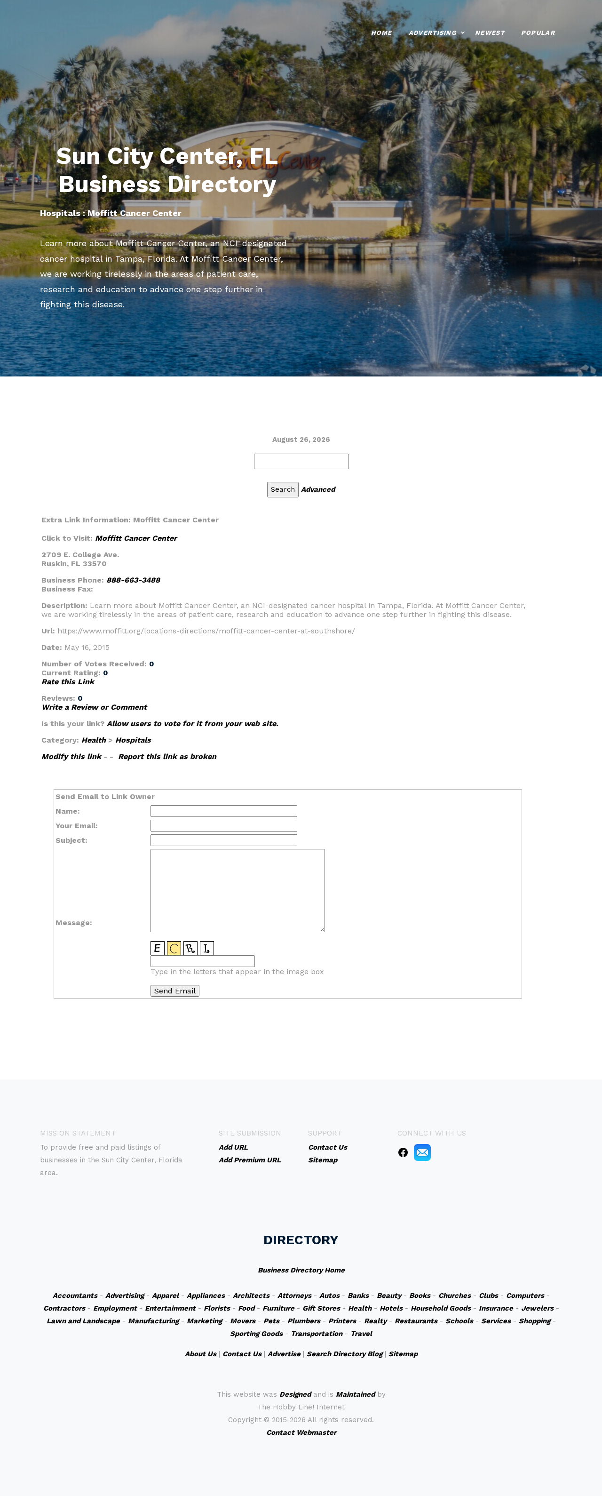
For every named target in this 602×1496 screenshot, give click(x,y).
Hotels (391, 1308)
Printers (342, 1321)
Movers (242, 1321)
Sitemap (403, 1354)
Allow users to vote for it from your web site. (192, 723)
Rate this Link (67, 681)
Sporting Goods (256, 1333)
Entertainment (170, 1308)
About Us (200, 1354)
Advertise (284, 1354)
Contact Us (241, 1354)
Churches (454, 1295)
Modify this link (71, 756)
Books (419, 1295)
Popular (538, 32)
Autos (329, 1295)
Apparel (165, 1295)
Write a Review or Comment (94, 707)
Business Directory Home (301, 1270)
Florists (217, 1308)
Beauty (389, 1295)
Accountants (75, 1295)
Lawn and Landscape (83, 1321)
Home (381, 32)
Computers (525, 1295)
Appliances (206, 1295)
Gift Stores (321, 1308)
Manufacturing (153, 1321)
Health (93, 740)
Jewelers (537, 1308)
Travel (361, 1333)
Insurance (496, 1308)
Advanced (318, 489)
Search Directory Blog (344, 1354)
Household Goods (441, 1308)
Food (246, 1308)
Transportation (316, 1333)
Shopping (534, 1321)
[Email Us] (422, 1151)
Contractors (64, 1308)
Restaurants (416, 1321)
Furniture (278, 1308)
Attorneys (294, 1295)
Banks (358, 1295)
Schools (459, 1321)
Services (496, 1321)
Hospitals (133, 740)
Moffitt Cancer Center (136, 538)
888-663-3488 (133, 580)
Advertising (432, 32)
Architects (251, 1295)
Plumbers (303, 1321)
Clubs (488, 1295)
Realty (375, 1321)
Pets (271, 1321)
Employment (115, 1308)
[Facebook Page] (403, 1151)
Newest (490, 32)
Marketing (204, 1321)
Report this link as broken (167, 756)
